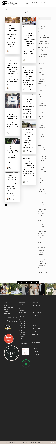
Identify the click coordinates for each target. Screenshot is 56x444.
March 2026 (41, 74)
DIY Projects (41, 252)
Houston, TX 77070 (36, 312)
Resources (14, 109)
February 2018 (41, 224)
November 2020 (42, 193)
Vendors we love (42, 267)
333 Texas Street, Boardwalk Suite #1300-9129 (46, 345)
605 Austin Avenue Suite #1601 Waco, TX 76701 (46, 326)
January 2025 (41, 103)
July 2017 (40, 237)
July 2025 (40, 90)
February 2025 (41, 101)
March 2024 (41, 121)
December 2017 (42, 229)
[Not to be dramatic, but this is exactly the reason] (16, 289)
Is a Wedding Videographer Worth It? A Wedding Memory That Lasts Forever (44, 42)
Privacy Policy (7, 313)
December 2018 (42, 207)
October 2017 (41, 233)
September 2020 (42, 198)
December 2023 (42, 127)
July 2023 (40, 138)
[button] (53, 3)
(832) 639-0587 (10, 320)
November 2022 (42, 156)
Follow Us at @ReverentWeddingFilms (29, 282)
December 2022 (42, 154)
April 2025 (40, 96)
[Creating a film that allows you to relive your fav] (28, 289)
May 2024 (40, 116)
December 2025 (42, 81)
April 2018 (40, 220)
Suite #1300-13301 (36, 408)
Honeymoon (41, 254)
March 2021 (41, 185)
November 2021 (42, 174)
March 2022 (41, 167)
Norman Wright (28, 89)
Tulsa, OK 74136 (36, 420)
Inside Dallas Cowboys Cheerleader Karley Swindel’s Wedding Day (43, 35)
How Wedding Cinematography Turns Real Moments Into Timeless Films (43, 29)
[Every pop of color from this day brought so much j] (50, 289)
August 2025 (41, 88)
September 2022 (42, 158)
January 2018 (41, 226)
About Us (6, 311)
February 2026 (41, 77)
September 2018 (42, 213)
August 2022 (41, 160)
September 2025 (42, 85)
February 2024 (41, 123)
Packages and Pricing (8, 307)
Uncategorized (41, 265)
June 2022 (40, 163)
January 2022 (41, 169)
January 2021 (41, 189)
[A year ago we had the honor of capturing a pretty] (39, 289)
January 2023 (41, 152)
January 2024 (41, 125)
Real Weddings (26, 28)
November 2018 (42, 209)
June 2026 (40, 70)
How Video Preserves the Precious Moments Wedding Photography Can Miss (44, 55)
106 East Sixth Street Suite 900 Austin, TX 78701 (46, 318)
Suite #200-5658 (46, 358)
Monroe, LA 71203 (46, 360)
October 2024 (41, 110)
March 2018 (41, 222)
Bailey (10, 50)
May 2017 (40, 240)
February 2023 (41, 149)
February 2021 (41, 187)
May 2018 (40, 218)
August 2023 (41, 136)
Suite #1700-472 (36, 426)
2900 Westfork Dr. (46, 333)
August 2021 (41, 176)
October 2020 (41, 196)
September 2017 (42, 235)
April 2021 (40, 182)
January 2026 (41, 79)
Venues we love (26, 96)
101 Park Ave (35, 406)
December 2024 (42, 105)
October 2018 (41, 211)
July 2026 (40, 68)
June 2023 (40, 141)
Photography (25, 26)
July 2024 (40, 114)
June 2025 (40, 92)
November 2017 (42, 231)
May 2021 (40, 180)
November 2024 (42, 107)
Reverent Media (10, 58)
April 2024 (40, 119)
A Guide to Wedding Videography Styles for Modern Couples (43, 49)
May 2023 (40, 143)
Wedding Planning (10, 25)
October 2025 (41, 83)
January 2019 (41, 204)
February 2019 (41, 202)
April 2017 (40, 242)
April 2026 (40, 72)
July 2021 (40, 178)
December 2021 (42, 171)
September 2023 (42, 134)
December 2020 (42, 191)
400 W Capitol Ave (36, 424)
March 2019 (41, 200)
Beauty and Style (42, 250)
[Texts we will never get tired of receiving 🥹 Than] (5, 289)
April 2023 (40, 145)
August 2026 (41, 66)
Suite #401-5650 (46, 335)
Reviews (5, 305)
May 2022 (40, 165)
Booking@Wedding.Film (12, 321)
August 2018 (41, 215)
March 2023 (41, 147)
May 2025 (40, 94)
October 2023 (41, 132)
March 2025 (41, 99)
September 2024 (42, 112)
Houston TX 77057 (36, 366)
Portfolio (6, 309)
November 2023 (42, 130)
